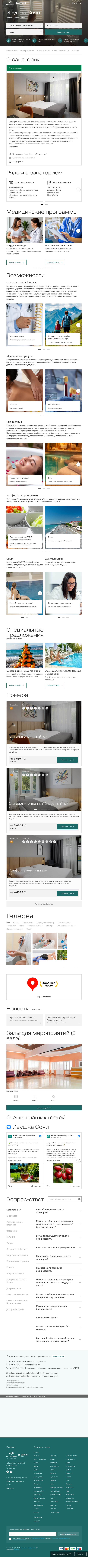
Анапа (36, 1466)
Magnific (16, 1549)
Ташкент (37, 1521)
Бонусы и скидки (15, 1273)
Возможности (43, 50)
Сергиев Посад (71, 1455)
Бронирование (13, 1209)
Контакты (10, 1488)
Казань (36, 1509)
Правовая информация (28, 1548)
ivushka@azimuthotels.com (21, 1376)
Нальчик (53, 1480)
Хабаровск (70, 1494)
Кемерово (53, 1463)
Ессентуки (37, 1494)
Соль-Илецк (70, 1459)
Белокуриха (38, 1477)
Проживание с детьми (17, 1261)
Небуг (52, 1484)
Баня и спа (11, 925)
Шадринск (70, 1498)
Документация (13, 1288)
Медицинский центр (45, 922)
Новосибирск (55, 1491)
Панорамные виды (14, 929)
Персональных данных (38, 1538)
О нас (8, 1485)
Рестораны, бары (35, 925)
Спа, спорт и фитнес (16, 1249)
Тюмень (69, 1484)
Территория (28, 922)
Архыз (36, 1470)
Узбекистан (38, 1517)
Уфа (67, 1491)
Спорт (29, 929)
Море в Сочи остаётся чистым (22, 1017)
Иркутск (37, 1501)
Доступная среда (15, 1309)
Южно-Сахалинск (72, 1501)
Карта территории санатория (24, 158)
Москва (36, 1455)
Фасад (16, 922)
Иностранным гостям (17, 1294)
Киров (52, 1459)
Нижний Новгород (56, 1487)
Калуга (36, 1512)
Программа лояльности (15, 1481)
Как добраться (18, 162)
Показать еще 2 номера (44, 904)
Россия (36, 1452)
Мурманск (54, 1477)
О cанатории (12, 50)
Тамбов (68, 1470)
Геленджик (38, 1487)
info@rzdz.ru (10, 1468)
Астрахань (38, 1473)
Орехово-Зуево (55, 1494)
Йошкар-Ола (38, 1505)
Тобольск (69, 1473)
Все (8, 922)
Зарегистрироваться (68, 1534)
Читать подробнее (14, 1160)
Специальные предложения (16, 1478)
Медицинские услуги (17, 1255)
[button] (42, 204)
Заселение (11, 1230)
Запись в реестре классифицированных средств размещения (24, 1387)
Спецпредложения (60, 50)
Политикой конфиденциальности (61, 1538)
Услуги (9, 1243)
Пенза (52, 1498)
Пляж (21, 925)
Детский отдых (64, 922)
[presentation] (10, 190)
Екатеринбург (39, 1491)
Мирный (53, 1473)
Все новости (36, 1009)
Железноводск (39, 1498)
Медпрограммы (27, 50)
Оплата (10, 1267)
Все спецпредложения (14, 638)
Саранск (53, 1505)
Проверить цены (67, 760)
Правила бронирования (19, 1539)
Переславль (54, 1501)
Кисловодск (54, 1466)
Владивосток (38, 1480)
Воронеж (37, 1484)
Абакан (36, 1463)
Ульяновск (70, 1487)
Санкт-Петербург (40, 1459)
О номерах (11, 1215)
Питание (10, 1236)
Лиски (52, 1470)
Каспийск (53, 1455)
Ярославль (70, 1509)
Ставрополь (70, 1466)
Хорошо (80, 1554)
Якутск (68, 1505)
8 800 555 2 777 (11, 1465)
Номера (75, 50)
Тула (67, 1480)
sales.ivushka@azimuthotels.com (23, 1373)
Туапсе (68, 1477)
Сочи (68, 1463)
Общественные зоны (66, 925)
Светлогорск (54, 1512)
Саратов (53, 1509)
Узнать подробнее (44, 1108)
